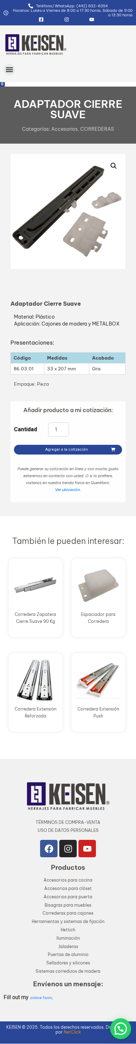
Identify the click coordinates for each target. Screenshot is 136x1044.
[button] (9, 69)
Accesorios (64, 129)
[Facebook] (49, 848)
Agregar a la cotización (66, 449)
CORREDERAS (97, 129)
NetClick (72, 1032)
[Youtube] (87, 848)
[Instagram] (68, 848)
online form (41, 998)
